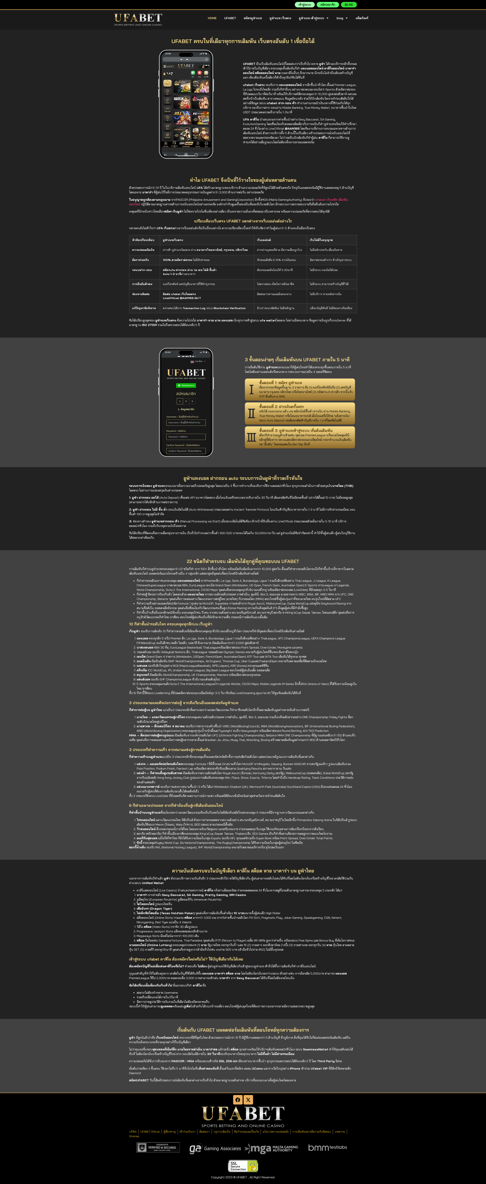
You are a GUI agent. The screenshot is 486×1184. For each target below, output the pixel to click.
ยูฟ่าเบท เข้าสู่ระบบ (311, 18)
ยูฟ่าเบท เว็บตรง (280, 18)
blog (340, 18)
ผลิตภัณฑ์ (362, 18)
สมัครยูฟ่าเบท (253, 18)
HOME (212, 18)
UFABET (230, 18)
